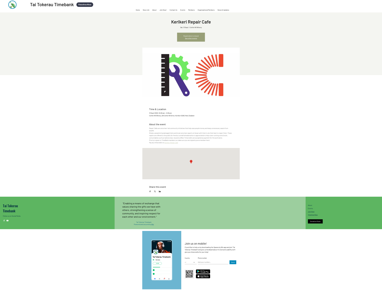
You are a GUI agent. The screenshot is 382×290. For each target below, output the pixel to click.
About (310, 205)
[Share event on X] (155, 191)
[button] (154, 9)
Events (310, 208)
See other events (191, 38)
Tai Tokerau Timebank (10, 208)
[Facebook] (4, 220)
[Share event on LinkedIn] (160, 191)
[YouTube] (7, 220)
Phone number (202, 258)
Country (187, 258)
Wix (152, 224)
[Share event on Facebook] (150, 191)
